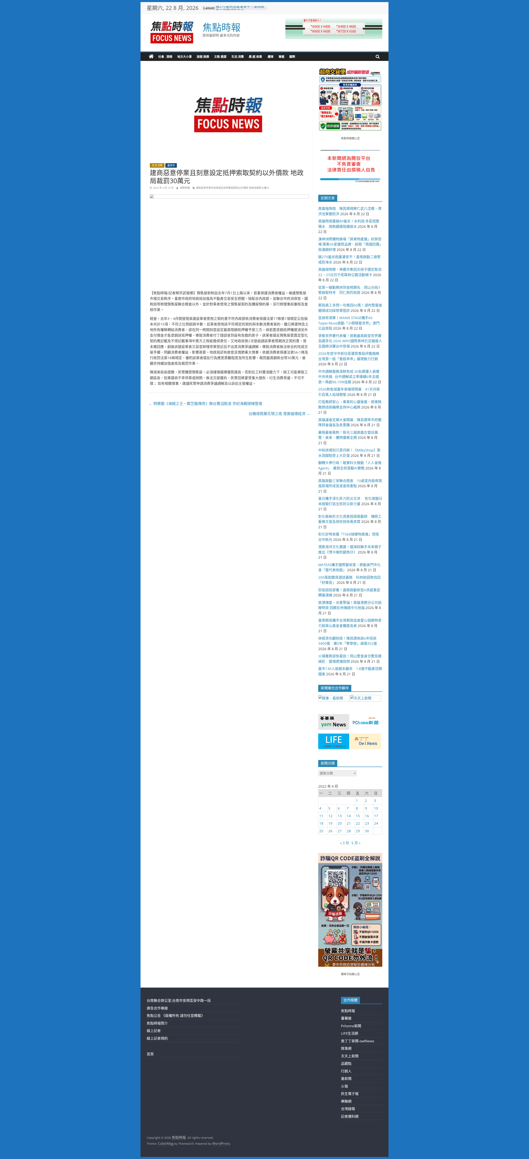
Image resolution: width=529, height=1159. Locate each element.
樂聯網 (346, 1101)
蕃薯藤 (346, 1018)
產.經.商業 (255, 56)
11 (321, 815)
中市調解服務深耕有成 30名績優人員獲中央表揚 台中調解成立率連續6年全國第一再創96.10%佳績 (348, 376)
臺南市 (171, 165)
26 (330, 831)
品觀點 (346, 1063)
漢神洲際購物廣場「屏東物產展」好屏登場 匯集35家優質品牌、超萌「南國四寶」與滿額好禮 (349, 244)
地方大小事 (184, 56)
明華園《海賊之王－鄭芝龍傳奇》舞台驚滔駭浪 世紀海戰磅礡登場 (205, 403)
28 (349, 831)
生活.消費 (237, 56)
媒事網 (346, 1048)
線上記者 (154, 1030)
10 (376, 808)
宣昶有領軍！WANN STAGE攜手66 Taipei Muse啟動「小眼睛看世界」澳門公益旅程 (349, 323)
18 (321, 823)
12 (330, 815)
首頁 (150, 1054)
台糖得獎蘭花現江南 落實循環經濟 (279, 413)
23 (367, 823)
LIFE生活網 (349, 1033)
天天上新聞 (350, 1056)
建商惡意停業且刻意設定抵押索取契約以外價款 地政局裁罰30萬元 (232, 188)
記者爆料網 (350, 1116)
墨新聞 (346, 1078)
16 (367, 815)
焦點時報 (222, 27)
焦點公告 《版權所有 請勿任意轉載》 (176, 1015)
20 (340, 823)
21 (349, 823)
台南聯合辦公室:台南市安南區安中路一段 (179, 1000)
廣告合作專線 (157, 1008)
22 (358, 823)
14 (349, 815)
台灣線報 (348, 1108)
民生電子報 (350, 1093)
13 (340, 815)
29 (358, 831)
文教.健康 (220, 56)
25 (321, 831)
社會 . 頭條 (165, 56)
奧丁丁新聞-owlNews (357, 1041)
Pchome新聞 (351, 1026)
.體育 (270, 56)
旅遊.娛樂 (203, 56)
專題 (281, 56)
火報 (344, 1086)
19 (330, 823)
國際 (292, 56)
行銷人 (346, 1071)
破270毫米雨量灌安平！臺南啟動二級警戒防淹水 (240, 10)
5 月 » (355, 843)
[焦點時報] (151, 56)
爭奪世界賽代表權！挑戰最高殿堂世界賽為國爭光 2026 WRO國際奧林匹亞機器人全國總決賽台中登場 (350, 341)
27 (340, 831)
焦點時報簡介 (157, 1023)
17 (376, 815)
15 (358, 815)
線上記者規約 (157, 1038)
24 (376, 823)
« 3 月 (344, 843)
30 (367, 831)
